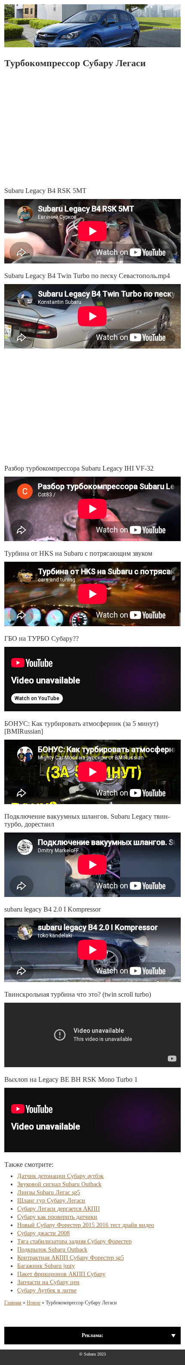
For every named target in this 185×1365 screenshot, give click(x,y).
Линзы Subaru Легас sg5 (48, 1192)
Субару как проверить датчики (57, 1217)
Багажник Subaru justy (46, 1266)
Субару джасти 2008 (43, 1233)
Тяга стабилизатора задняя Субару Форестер (74, 1241)
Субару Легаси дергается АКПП (58, 1209)
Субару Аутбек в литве (47, 1290)
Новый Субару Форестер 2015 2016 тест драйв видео (85, 1225)
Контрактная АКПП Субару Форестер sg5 (70, 1258)
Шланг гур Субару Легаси (51, 1200)
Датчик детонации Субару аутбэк (60, 1176)
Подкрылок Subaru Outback (52, 1249)
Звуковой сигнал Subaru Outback (59, 1184)
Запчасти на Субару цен (48, 1282)
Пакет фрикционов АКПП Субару (61, 1274)
